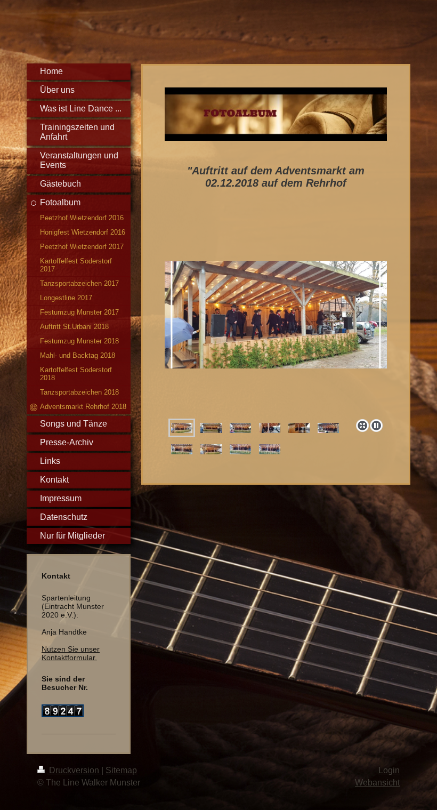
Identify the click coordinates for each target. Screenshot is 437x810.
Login (389, 770)
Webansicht (377, 782)
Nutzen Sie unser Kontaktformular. (71, 653)
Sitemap (121, 770)
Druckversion (74, 770)
